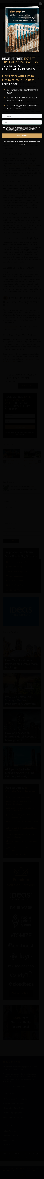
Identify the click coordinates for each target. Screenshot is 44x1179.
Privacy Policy (19, 131)
